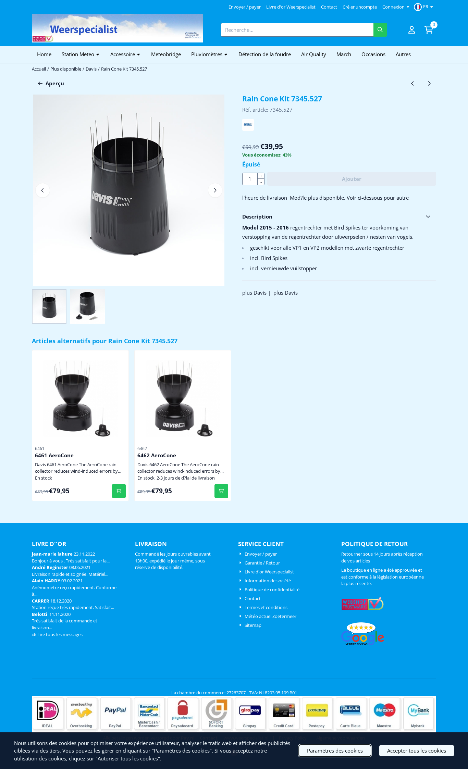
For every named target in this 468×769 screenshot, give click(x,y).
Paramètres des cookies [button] (335, 750)
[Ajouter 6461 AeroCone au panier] (119, 491)
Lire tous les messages (60, 634)
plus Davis (254, 292)
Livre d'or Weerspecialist (291, 7)
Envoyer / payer (245, 7)
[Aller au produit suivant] (429, 83)
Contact (329, 7)
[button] (424, 7)
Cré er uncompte (360, 7)
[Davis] (248, 128)
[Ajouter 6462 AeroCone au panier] (221, 491)
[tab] (339, 216)
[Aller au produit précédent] (413, 83)
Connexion (393, 7)
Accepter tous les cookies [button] (416, 750)
